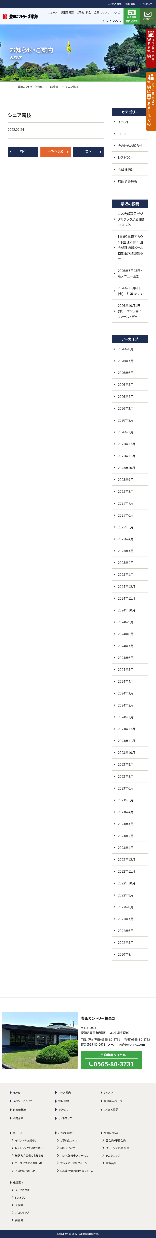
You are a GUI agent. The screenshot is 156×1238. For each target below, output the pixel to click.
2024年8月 (125, 633)
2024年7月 (125, 645)
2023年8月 (125, 776)
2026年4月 (125, 396)
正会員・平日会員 (116, 1140)
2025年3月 (125, 550)
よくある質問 (114, 4)
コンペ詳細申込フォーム (74, 1155)
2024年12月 (126, 586)
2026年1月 (125, 431)
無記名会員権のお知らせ (29, 1155)
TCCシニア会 (113, 1155)
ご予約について (69, 1140)
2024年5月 (125, 669)
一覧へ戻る (56, 151)
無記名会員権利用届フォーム (76, 1171)
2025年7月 (125, 503)
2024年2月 (125, 705)
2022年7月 (125, 918)
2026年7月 (125, 360)
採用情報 (130, 4)
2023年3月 (125, 823)
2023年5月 (125, 800)
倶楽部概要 (19, 1110)
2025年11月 (126, 455)
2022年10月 (126, 883)
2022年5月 (125, 942)
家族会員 (111, 1163)
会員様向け (126, 169)
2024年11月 (126, 598)
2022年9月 (125, 895)
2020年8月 (125, 954)
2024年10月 (126, 610)
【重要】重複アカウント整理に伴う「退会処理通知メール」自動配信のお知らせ (131, 247)
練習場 (19, 1220)
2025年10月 (126, 467)
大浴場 (19, 1205)
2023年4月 (125, 811)
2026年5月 (125, 384)
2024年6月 (125, 657)
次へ (88, 151)
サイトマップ (145, 4)
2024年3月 (125, 693)
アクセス (63, 1110)
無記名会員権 (127, 181)
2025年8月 (125, 491)
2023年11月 (126, 740)
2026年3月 (125, 408)
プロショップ (22, 1213)
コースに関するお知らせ (28, 1163)
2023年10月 (126, 752)
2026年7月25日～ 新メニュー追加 (132, 273)
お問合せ (18, 1118)
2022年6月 (125, 930)
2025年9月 (125, 479)
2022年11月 (126, 871)
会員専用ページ (113, 1101)
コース (122, 133)
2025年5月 (125, 527)
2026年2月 (125, 420)
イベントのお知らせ (26, 1140)
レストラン (125, 157)
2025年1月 (125, 574)
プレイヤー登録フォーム (73, 1163)
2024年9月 (125, 621)
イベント (123, 121)
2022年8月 (125, 906)
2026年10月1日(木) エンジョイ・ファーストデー (130, 311)
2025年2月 (125, 562)
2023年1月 (125, 847)
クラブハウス (22, 1190)
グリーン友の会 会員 (117, 1148)
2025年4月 (125, 538)
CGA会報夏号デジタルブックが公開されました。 (131, 219)
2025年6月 (125, 515)
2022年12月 (126, 859)
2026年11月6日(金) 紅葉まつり (130, 290)
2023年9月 (125, 764)
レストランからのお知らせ (29, 1148)
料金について (68, 1148)
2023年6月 (125, 788)
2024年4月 (125, 681)
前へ (23, 151)
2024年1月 (125, 716)
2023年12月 (126, 728)
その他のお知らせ (130, 145)
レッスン (108, 1092)
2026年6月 (125, 372)
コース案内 (64, 1092)
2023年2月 (125, 835)
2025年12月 (126, 443)
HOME (16, 1092)
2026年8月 (125, 348)
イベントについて (22, 1101)
